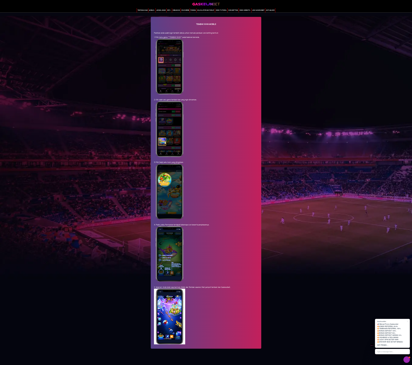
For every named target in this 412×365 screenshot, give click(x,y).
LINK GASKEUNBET (258, 10)
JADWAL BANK (161, 10)
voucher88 (185, 10)
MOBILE (151, 10)
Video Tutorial (221, 10)
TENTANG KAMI (142, 10)
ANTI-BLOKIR (270, 10)
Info (168, 10)
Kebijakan (176, 10)
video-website (244, 10)
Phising (193, 10)
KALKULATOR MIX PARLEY (205, 10)
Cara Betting (233, 10)
